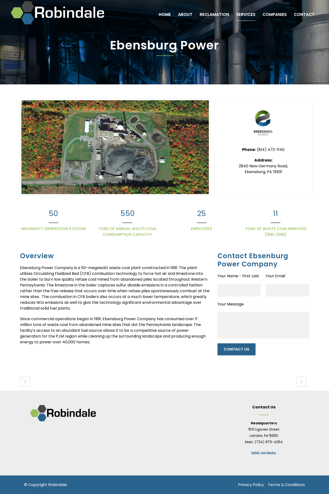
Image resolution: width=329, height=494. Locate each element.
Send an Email (263, 453)
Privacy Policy (251, 484)
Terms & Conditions (286, 484)
